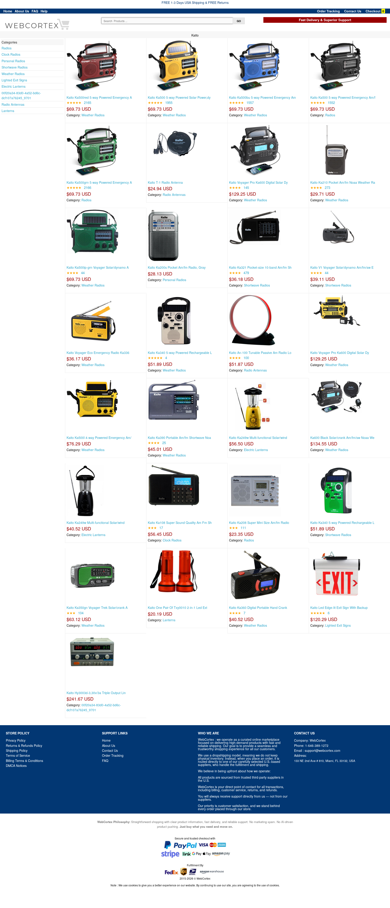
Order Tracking (328, 11)
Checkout (373, 11)
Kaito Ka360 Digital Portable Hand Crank (258, 607)
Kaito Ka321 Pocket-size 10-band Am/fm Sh (260, 267)
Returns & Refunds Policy (24, 745)
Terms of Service (18, 755)
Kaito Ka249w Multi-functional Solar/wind (258, 437)
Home (7, 11)
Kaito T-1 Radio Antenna (165, 182)
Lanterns (8, 110)
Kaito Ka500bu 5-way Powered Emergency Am (262, 97)
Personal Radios (13, 61)
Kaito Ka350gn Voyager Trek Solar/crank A (97, 607)
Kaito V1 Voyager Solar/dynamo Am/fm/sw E (342, 267)
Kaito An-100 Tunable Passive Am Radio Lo (260, 352)
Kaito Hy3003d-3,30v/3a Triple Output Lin (96, 692)
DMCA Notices (16, 765)
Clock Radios (11, 54)
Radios (7, 48)
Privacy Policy (16, 740)
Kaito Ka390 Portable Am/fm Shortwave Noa (179, 437)
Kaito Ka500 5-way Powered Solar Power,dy (179, 97)
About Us (22, 11)
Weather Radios (13, 73)
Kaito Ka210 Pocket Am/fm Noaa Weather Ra (342, 182)
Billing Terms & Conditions (24, 760)
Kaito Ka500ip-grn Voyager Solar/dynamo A (98, 267)
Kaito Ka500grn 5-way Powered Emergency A (99, 182)
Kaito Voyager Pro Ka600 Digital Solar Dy (258, 182)
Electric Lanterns (14, 86)
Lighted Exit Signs (14, 80)
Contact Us (352, 11)
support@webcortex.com (322, 750)
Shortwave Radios (15, 67)
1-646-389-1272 (316, 745)
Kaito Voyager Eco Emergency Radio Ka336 (98, 352)
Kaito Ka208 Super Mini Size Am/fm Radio (259, 522)
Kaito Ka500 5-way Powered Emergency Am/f (342, 97)
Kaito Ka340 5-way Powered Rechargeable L (180, 352)
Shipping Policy (17, 750)
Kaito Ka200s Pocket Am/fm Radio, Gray (177, 267)
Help (44, 11)
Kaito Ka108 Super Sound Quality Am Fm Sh (180, 522)
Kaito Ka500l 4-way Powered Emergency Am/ (99, 437)
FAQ (35, 11)
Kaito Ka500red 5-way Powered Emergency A (99, 97)
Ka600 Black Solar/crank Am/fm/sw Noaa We (342, 437)
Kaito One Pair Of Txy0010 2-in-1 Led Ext (177, 607)
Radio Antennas (13, 104)
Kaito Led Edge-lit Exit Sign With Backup (339, 607)
